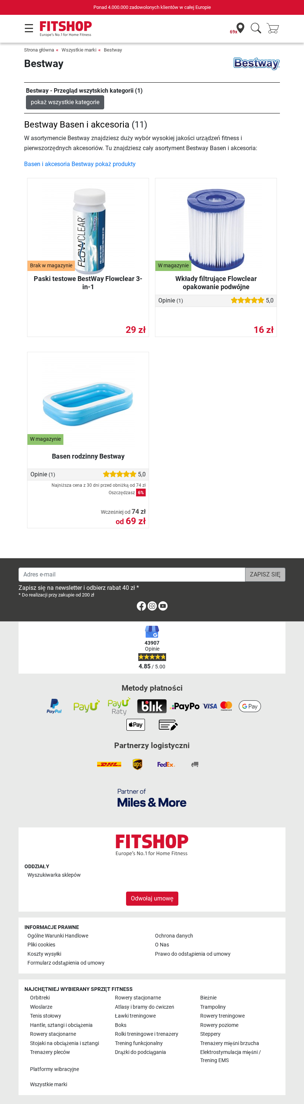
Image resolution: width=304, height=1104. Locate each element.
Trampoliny (213, 1007)
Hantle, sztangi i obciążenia (61, 1025)
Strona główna (39, 50)
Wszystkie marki (79, 50)
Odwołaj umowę (152, 898)
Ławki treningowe (135, 1016)
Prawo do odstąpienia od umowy (193, 954)
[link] (141, 607)
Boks (120, 1025)
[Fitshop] (66, 28)
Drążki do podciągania (140, 1052)
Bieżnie (208, 998)
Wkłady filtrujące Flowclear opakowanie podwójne (216, 283)
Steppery (210, 1034)
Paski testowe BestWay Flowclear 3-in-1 (88, 283)
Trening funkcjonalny (139, 1043)
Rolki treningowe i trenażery (146, 1034)
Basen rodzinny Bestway (88, 456)
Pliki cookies (41, 945)
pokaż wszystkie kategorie (65, 102)
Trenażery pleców (50, 1052)
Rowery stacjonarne (138, 998)
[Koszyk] (275, 28)
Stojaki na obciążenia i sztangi (64, 1043)
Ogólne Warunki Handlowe (57, 936)
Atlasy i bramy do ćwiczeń (144, 1007)
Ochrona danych (174, 936)
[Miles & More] (152, 797)
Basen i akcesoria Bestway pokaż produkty (80, 164)
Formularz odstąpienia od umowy (66, 963)
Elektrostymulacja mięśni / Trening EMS (230, 1056)
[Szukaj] (256, 28)
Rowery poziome (219, 1025)
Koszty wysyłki (44, 954)
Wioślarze (41, 1007)
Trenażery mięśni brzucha (229, 1043)
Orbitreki (40, 998)
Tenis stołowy (45, 1016)
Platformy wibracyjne (54, 1069)
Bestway (113, 50)
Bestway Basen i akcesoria (76, 124)
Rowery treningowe (222, 1016)
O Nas (162, 945)
